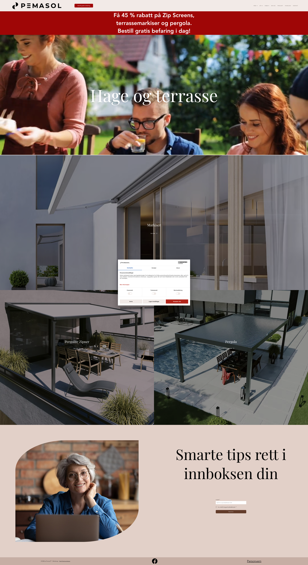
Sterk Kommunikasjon (64, 561)
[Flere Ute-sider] (262, 5)
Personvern (254, 561)
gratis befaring (154, 31)
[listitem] (154, 222)
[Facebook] (154, 561)
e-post (218, 499)
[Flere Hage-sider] (268, 5)
